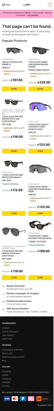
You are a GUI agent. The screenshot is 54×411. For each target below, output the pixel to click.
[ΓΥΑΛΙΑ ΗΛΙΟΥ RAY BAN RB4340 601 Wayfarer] (14, 164)
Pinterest (6, 382)
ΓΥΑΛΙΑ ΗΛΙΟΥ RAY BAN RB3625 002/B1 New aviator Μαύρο (12, 253)
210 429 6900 (33, 15)
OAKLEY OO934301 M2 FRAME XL (12, 63)
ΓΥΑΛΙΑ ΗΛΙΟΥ (7, 59)
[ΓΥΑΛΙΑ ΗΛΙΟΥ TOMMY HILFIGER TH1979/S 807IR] (40, 225)
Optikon (5, 328)
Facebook (6, 371)
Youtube (6, 386)
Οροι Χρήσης (8, 335)
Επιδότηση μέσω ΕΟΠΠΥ (13, 357)
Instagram (6, 378)
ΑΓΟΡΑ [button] (14, 213)
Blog (4, 360)
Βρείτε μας (7, 353)
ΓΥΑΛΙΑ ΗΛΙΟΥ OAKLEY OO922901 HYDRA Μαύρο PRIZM (39, 189)
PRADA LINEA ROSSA (38, 70)
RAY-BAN (6, 124)
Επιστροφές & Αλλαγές (12, 349)
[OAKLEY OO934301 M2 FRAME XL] (14, 51)
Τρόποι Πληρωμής (10, 331)
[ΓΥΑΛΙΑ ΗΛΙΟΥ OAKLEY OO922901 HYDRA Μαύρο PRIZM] (40, 169)
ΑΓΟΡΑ (14, 89)
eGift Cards (7, 339)
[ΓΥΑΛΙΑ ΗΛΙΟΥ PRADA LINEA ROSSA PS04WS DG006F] (40, 51)
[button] (49, 5)
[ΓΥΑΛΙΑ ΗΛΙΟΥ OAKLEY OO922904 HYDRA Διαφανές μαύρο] (40, 107)
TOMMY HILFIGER (37, 241)
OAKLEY (6, 67)
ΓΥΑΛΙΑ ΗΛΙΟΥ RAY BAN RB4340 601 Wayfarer (12, 176)
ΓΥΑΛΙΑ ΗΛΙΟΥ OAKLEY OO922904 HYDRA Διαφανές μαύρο (38, 126)
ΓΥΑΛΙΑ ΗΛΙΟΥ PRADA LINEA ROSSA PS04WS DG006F (38, 64)
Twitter (5, 375)
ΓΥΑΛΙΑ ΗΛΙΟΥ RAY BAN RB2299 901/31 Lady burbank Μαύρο (12, 118)
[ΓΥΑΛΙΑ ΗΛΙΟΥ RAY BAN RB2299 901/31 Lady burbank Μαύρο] (14, 101)
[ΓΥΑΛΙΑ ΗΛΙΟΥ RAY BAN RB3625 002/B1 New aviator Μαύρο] (14, 232)
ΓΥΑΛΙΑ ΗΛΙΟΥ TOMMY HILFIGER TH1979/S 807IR (39, 237)
